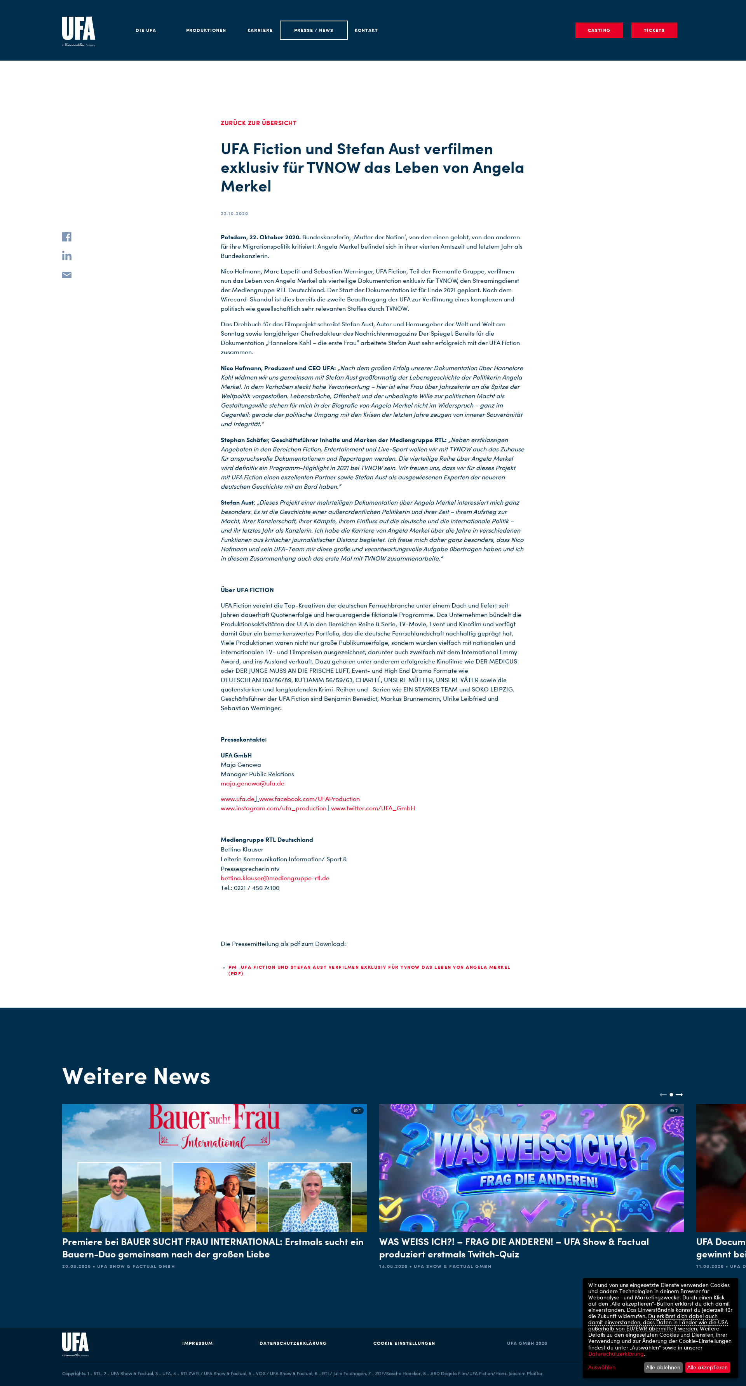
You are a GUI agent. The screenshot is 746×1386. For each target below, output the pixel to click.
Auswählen (601, 1367)
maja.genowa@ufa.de (252, 783)
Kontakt (366, 30)
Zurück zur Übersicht (258, 123)
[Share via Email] (67, 274)
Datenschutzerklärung (293, 1343)
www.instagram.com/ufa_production (273, 808)
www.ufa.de (237, 799)
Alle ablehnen (663, 1367)
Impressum (197, 1343)
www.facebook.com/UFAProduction (309, 799)
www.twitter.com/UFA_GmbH (373, 808)
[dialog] (660, 1328)
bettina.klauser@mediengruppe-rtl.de (275, 878)
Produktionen (206, 30)
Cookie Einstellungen (404, 1343)
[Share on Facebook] (67, 237)
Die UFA (146, 30)
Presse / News (313, 30)
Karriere (260, 30)
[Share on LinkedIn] (67, 255)
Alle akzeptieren (707, 1367)
